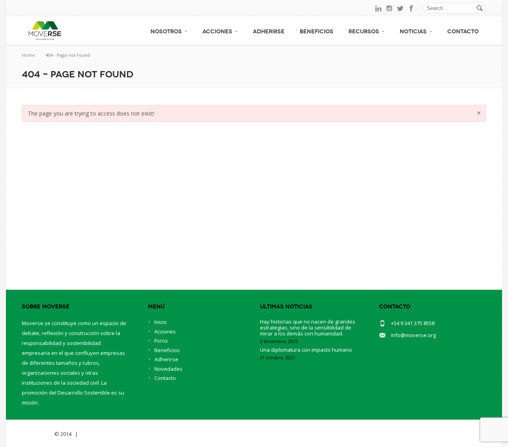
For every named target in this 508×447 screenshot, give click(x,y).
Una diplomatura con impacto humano (306, 349)
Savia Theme (37, 433)
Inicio (160, 322)
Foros (161, 340)
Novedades (168, 368)
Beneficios (316, 31)
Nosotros (166, 31)
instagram (389, 8)
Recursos (363, 31)
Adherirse (269, 31)
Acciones (217, 31)
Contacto (463, 31)
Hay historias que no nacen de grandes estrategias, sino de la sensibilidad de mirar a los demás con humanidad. (307, 327)
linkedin (378, 8)
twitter (400, 8)
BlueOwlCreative (101, 433)
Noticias (413, 31)
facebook (411, 8)
